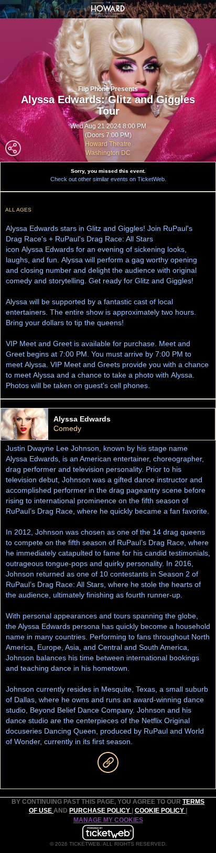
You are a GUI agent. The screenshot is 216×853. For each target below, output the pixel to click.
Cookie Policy (160, 810)
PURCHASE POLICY (100, 810)
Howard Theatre (108, 144)
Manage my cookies (108, 820)
